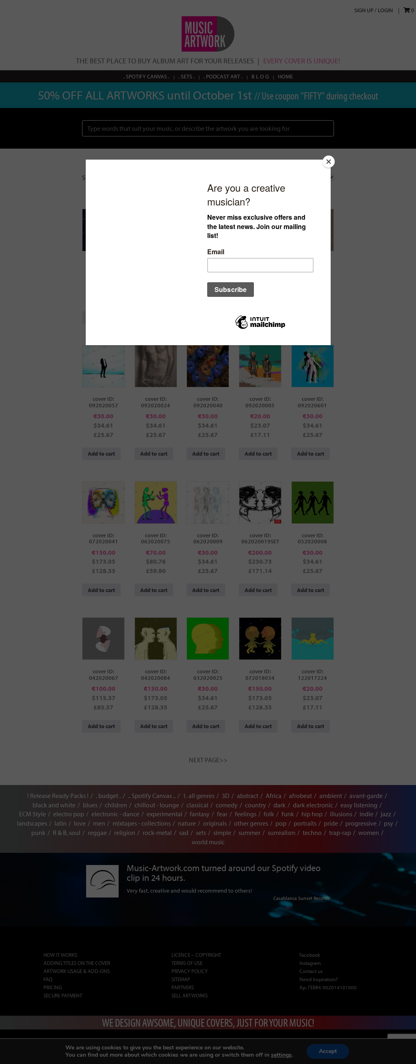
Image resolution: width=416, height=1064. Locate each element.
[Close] (329, 162)
